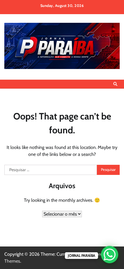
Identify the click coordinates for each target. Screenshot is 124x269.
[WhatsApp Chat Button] (109, 254)
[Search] (115, 84)
